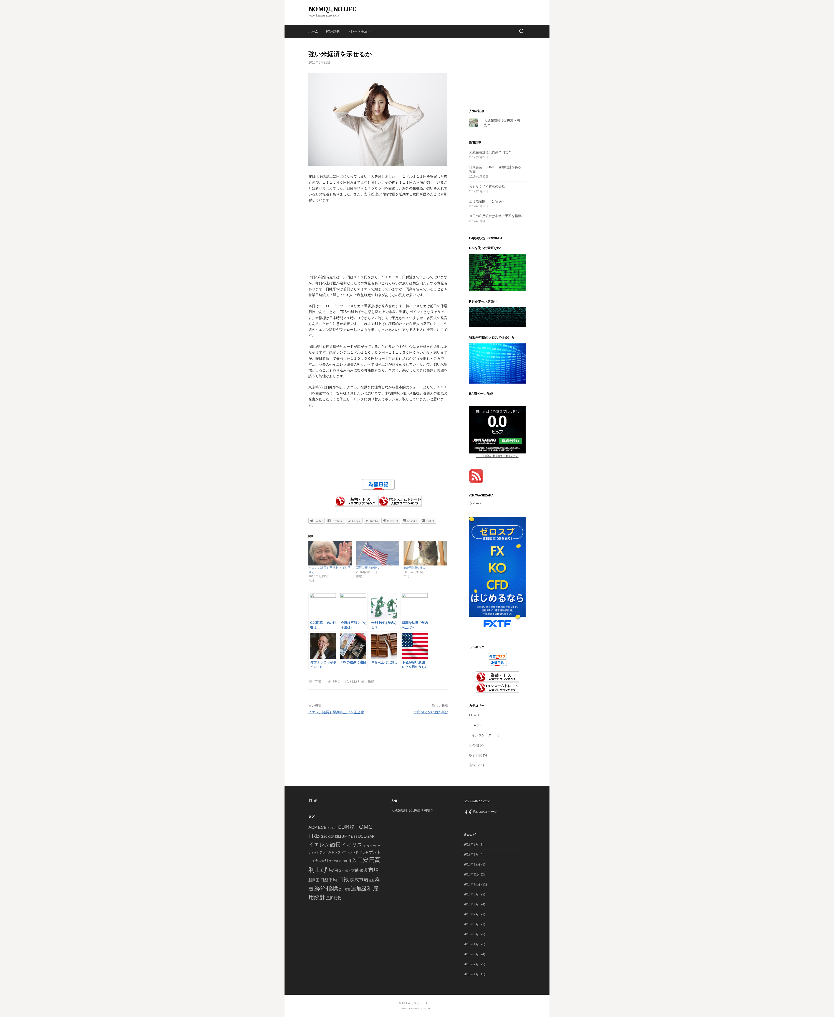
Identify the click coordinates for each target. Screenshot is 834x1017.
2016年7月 (471, 914)
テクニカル (327, 852)
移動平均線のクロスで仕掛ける (491, 337)
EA (474, 725)
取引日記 (475, 755)
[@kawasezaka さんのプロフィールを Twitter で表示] (315, 800)
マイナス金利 (318, 860)
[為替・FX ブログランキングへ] (356, 501)
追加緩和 (361, 889)
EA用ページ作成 (481, 394)
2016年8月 (471, 904)
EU (329, 827)
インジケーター (483, 735)
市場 (317, 681)
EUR (334, 828)
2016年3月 (471, 954)
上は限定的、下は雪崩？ (487, 201)
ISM (338, 836)
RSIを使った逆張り (483, 301)
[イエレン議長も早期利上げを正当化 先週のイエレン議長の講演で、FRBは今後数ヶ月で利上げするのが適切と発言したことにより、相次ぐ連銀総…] (330, 553)
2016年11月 (471, 874)
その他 (474, 745)
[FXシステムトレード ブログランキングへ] (400, 501)
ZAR (371, 836)
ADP (312, 827)
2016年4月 (471, 944)
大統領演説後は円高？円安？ (490, 152)
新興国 (313, 880)
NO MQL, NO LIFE (332, 9)
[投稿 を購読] (476, 476)
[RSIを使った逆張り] (497, 317)
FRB (336, 681)
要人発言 (344, 889)
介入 (352, 860)
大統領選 (359, 870)
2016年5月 (471, 934)
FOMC (364, 827)
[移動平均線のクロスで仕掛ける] (497, 363)
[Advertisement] (378, 238)
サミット (313, 852)
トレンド (352, 852)
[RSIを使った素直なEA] (497, 272)
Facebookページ (476, 801)
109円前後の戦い (415, 567)
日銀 (343, 879)
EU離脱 (346, 827)
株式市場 (359, 879)
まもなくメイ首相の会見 (487, 186)
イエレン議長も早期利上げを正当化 (336, 712)
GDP (331, 836)
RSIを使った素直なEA (485, 248)
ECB (322, 827)
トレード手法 (357, 31)
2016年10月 (471, 884)
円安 (344, 681)
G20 (324, 836)
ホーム (313, 31)
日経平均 (328, 880)
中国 (344, 860)
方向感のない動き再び (431, 712)
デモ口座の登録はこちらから (497, 456)
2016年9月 (471, 894)
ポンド (375, 852)
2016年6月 (471, 924)
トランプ (340, 852)
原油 (333, 870)
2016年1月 (471, 974)
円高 (375, 859)
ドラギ (363, 852)
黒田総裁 (333, 898)
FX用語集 (333, 31)
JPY (346, 836)
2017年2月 (471, 844)
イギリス (351, 844)
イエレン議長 (324, 844)
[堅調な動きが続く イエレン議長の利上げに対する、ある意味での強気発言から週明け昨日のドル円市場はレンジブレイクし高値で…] (377, 553)
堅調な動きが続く (368, 567)
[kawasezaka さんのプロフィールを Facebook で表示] (310, 800)
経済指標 (367, 681)
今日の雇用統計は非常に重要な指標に (497, 216)
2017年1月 (471, 854)
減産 (371, 880)
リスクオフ (335, 861)
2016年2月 (471, 964)
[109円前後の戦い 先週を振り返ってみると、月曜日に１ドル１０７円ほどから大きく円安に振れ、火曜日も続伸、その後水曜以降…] (425, 553)
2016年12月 (471, 864)
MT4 (472, 715)
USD (362, 836)
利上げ (354, 681)
